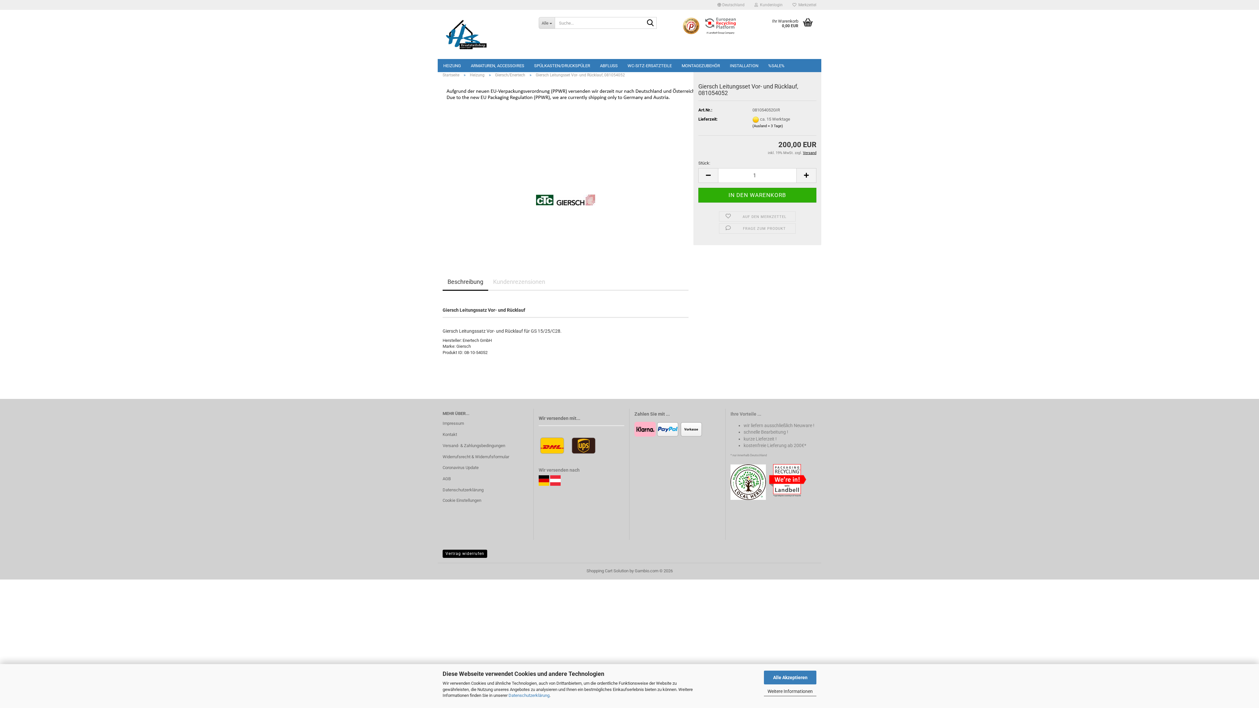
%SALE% (776, 65)
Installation (744, 65)
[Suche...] (650, 23)
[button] (730, 5)
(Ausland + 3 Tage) (767, 126)
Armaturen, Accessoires (497, 65)
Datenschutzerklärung (529, 695)
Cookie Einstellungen (462, 500)
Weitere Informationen (790, 691)
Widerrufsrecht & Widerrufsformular (476, 456)
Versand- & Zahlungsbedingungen (474, 445)
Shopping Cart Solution (608, 570)
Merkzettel (806, 5)
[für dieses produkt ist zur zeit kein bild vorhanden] (565, 179)
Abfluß (609, 65)
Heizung (452, 65)
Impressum (453, 423)
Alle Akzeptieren (790, 677)
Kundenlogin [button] (770, 5)
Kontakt (450, 434)
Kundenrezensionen (519, 281)
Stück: (704, 163)
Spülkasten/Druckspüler (562, 65)
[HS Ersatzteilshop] (486, 34)
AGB (447, 478)
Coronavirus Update (461, 467)
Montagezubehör (701, 65)
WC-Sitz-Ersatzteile (650, 65)
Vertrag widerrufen (465, 553)
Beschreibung (465, 281)
